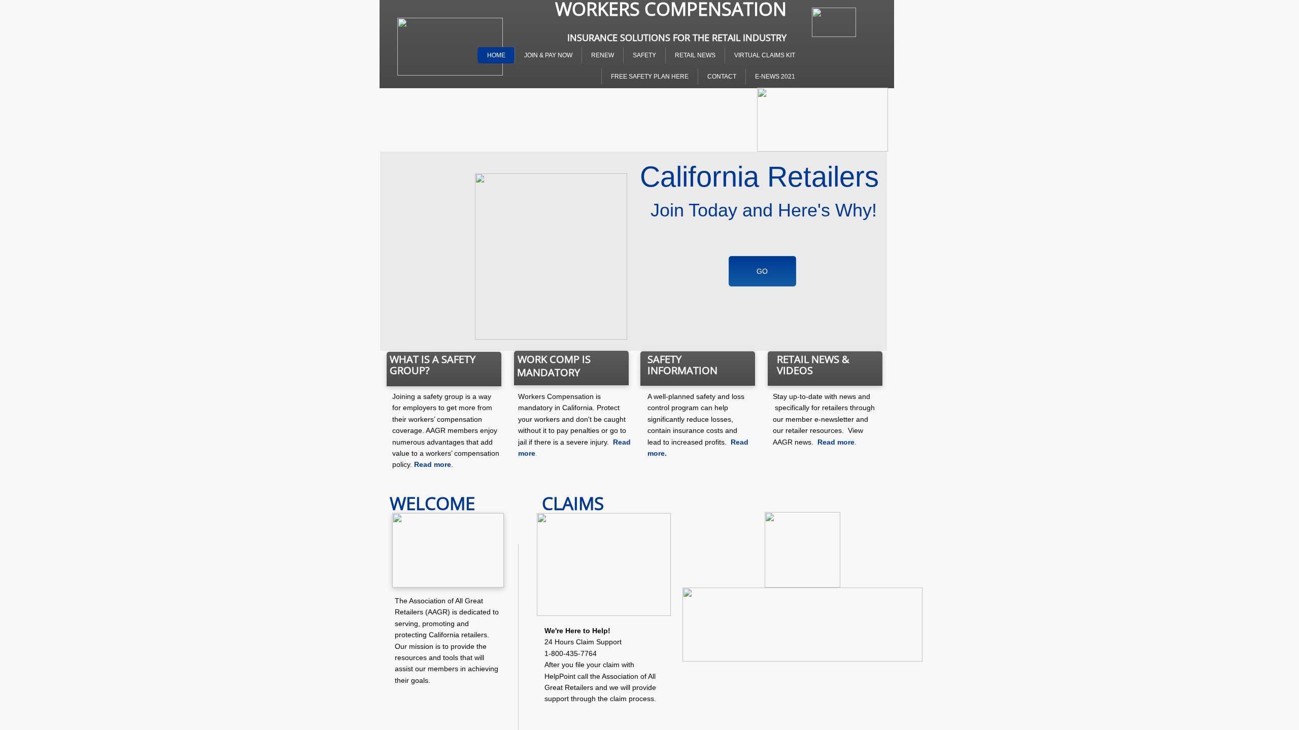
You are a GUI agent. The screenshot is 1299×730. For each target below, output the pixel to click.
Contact (721, 76)
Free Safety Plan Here (650, 76)
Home (496, 55)
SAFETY (644, 55)
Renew (602, 55)
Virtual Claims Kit (764, 55)
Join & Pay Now (548, 55)
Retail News (695, 55)
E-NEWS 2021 (775, 76)
